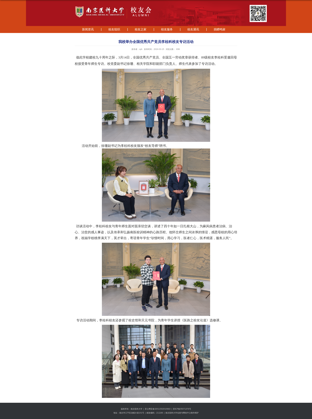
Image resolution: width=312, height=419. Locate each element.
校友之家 (140, 29)
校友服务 (167, 29)
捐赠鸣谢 (219, 29)
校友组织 (114, 29)
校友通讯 (193, 29)
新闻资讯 (88, 29)
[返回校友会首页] (148, 7)
